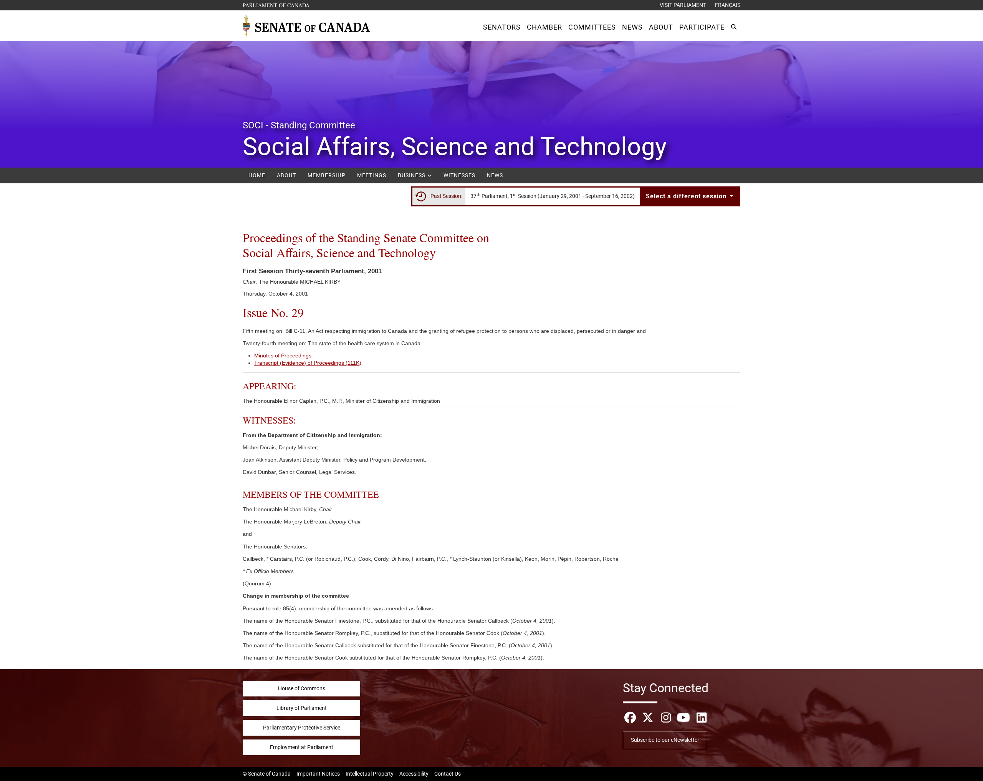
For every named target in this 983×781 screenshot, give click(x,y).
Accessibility (414, 774)
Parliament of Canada (276, 5)
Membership (327, 175)
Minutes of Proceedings (282, 355)
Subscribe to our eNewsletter (665, 740)
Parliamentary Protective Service (301, 728)
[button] (502, 27)
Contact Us (447, 774)
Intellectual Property (370, 774)
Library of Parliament (301, 708)
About (286, 175)
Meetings (371, 175)
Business (412, 175)
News (495, 175)
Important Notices (318, 774)
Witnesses (459, 175)
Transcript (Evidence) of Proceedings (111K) (307, 363)
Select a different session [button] (687, 196)
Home (256, 175)
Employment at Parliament (301, 747)
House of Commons (301, 688)
